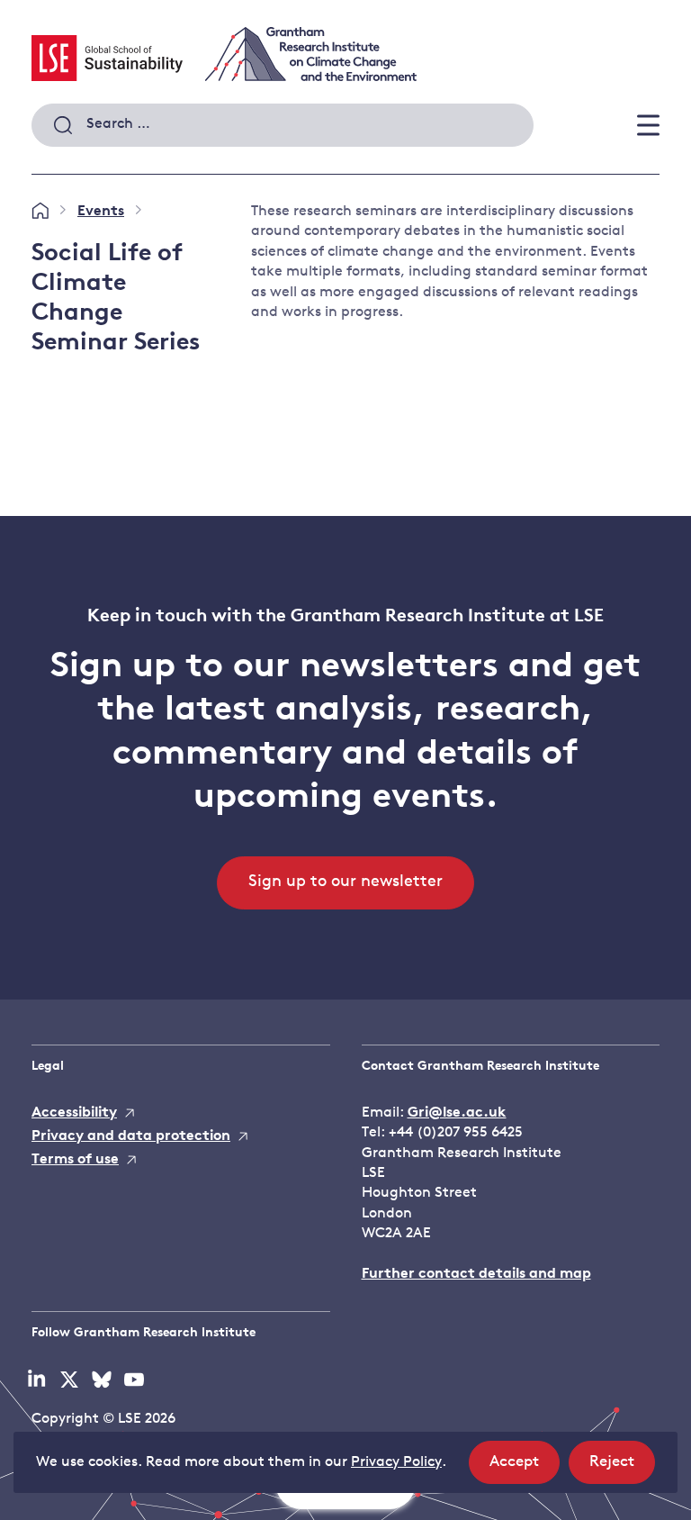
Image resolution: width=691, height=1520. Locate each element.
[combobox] (282, 125)
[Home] (40, 211)
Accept (524, 1468)
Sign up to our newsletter (345, 882)
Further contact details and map (476, 1274)
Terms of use (75, 1160)
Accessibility (74, 1113)
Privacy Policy (396, 1462)
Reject (622, 1468)
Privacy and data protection (130, 1136)
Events (100, 211)
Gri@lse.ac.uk (457, 1113)
